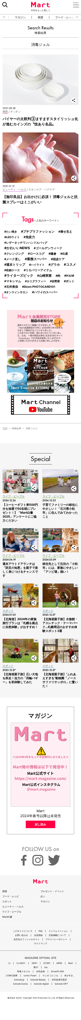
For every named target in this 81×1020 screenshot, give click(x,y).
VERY (34, 963)
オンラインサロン (17, 292)
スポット (7, 901)
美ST (35, 967)
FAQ (40, 931)
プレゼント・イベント (52, 891)
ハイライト (38, 264)
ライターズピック (19, 275)
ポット (70, 281)
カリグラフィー (36, 281)
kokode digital (41, 984)
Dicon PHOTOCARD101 (39, 286)
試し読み (40, 824)
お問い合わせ (21, 935)
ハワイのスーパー (46, 292)
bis (46, 967)
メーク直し (13, 259)
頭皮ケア (59, 259)
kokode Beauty (38, 980)
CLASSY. (21, 963)
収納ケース (13, 270)
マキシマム (13, 281)
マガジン (20, 17)
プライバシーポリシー (56, 939)
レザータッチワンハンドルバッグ (26, 242)
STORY (46, 963)
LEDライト (13, 237)
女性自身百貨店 (59, 980)
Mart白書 (7, 916)
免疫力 (30, 237)
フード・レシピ (65, 17)
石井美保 (12, 287)
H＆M (70, 275)
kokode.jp (19, 980)
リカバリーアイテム (39, 270)
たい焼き (11, 231)
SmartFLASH (57, 971)
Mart (70, 963)
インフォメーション (58, 931)
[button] (3, 17)
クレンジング (15, 253)
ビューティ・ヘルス (13, 906)
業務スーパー (37, 259)
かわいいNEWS (18, 248)
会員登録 (38, 935)
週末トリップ (15, 264)
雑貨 (40, 17)
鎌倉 (53, 253)
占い (42, 896)
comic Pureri (30, 976)
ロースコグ (37, 253)
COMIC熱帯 (11, 976)
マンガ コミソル (50, 976)
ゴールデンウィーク (49, 248)
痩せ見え (66, 231)
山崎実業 (45, 275)
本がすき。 (69, 976)
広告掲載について (57, 935)
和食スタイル (23, 971)
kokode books (20, 984)
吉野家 (56, 281)
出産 (65, 253)
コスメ (71, 264)
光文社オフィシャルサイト (27, 939)
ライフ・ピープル (11, 911)
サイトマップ (40, 943)
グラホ (55, 264)
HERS (59, 963)
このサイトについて (22, 931)
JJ (9, 963)
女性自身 (40, 971)
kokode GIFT (61, 984)
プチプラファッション (38, 231)
